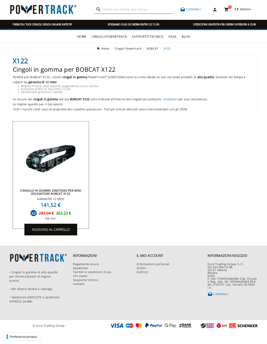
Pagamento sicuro (86, 263)
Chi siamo (80, 275)
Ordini (141, 267)
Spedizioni (80, 267)
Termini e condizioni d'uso (92, 271)
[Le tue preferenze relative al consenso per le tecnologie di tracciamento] (21, 337)
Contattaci (190, 9)
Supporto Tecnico (85, 279)
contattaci (170, 99)
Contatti (78, 283)
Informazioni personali (153, 263)
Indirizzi (142, 271)
